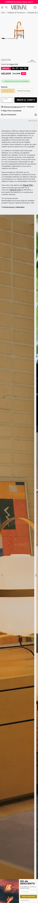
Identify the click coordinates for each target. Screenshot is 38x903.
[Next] (35, 575)
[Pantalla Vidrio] (8, 93)
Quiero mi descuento (28, 896)
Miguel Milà (13, 64)
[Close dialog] (37, 880)
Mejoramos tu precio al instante (16, 81)
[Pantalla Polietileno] (24, 93)
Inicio (3, 12)
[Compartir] (35, 115)
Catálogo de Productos (16, 12)
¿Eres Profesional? (9, 115)
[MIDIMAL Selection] (19, 7)
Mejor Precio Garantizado (11, 111)
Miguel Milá (28, 185)
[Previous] (2, 575)
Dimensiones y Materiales (13, 207)
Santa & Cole (15, 190)
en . (19, 107)
